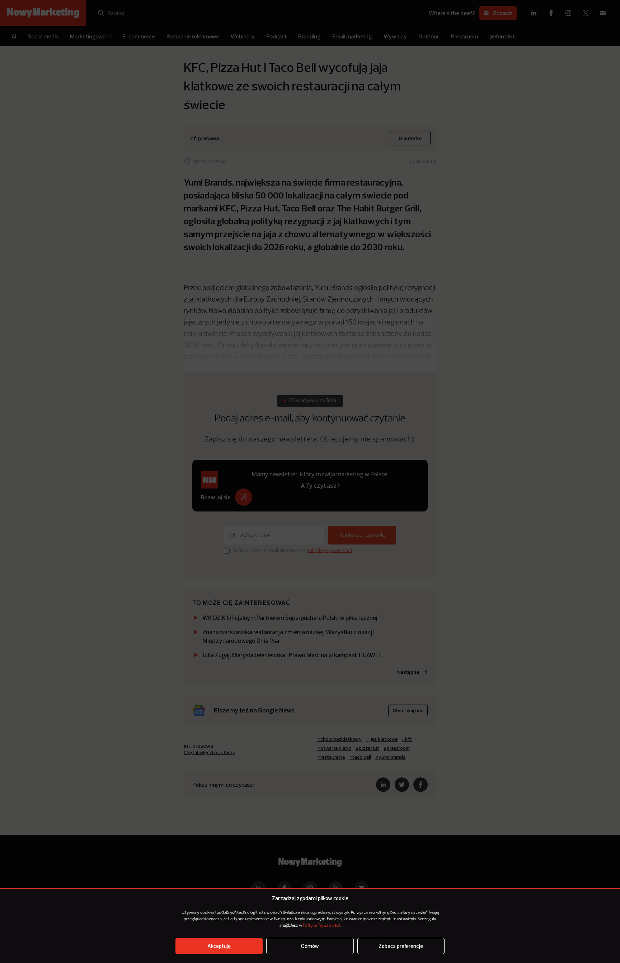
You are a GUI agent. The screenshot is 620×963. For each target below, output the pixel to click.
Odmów (310, 946)
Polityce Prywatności (321, 925)
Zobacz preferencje (401, 946)
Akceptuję (219, 946)
